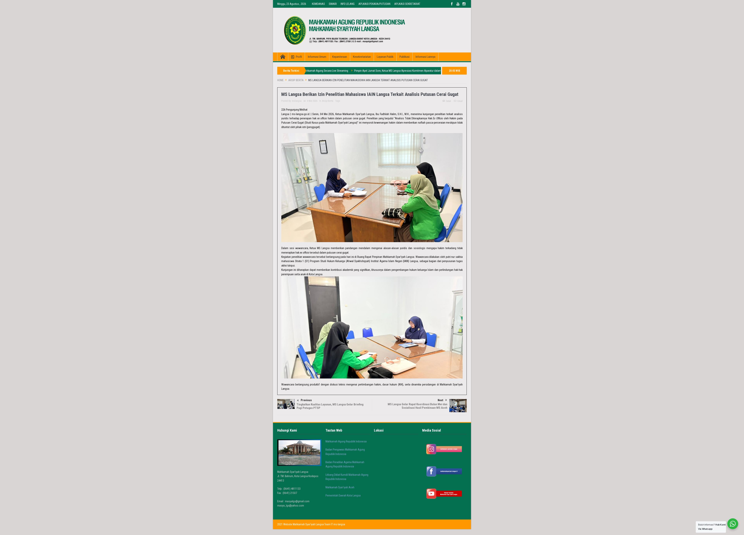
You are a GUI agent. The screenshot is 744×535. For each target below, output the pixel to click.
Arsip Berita (327, 101)
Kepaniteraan (339, 56)
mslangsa (296, 101)
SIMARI (333, 3)
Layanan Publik (385, 56)
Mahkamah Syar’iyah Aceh (340, 487)
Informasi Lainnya (425, 56)
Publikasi (405, 56)
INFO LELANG (348, 3)
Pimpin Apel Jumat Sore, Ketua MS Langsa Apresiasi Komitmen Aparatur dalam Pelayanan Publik (377, 70)
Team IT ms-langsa (334, 524)
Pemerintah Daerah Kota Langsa (343, 495)
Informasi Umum (317, 56)
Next (440, 400)
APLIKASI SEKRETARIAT (407, 3)
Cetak (448, 101)
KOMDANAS (318, 3)
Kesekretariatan (362, 56)
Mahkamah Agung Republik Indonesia (346, 441)
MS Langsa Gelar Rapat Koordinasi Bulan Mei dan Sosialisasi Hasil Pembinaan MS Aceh (417, 406)
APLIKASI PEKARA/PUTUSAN (374, 3)
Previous (306, 400)
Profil (299, 56)
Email (460, 101)
